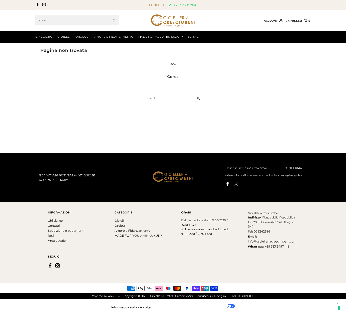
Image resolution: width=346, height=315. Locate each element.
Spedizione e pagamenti (66, 230)
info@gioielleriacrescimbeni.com (272, 241)
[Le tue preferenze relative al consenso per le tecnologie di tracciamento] (339, 308)
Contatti (54, 225)
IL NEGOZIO (44, 36)
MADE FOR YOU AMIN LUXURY (160, 36)
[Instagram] (43, 5)
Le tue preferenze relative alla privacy (190, 306)
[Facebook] (37, 5)
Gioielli (120, 220)
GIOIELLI (64, 36)
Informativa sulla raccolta (131, 307)
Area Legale (57, 241)
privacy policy (294, 175)
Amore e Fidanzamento (132, 230)
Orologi (120, 225)
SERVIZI (194, 36)
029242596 (261, 231)
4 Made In (114, 296)
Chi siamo (55, 220)
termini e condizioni (264, 175)
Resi (51, 236)
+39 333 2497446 (185, 5)
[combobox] (72, 20)
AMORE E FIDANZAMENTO (114, 36)
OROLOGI (82, 36)
